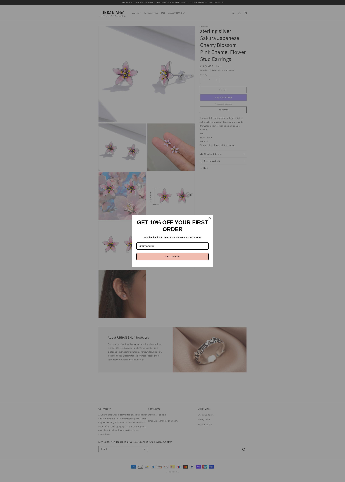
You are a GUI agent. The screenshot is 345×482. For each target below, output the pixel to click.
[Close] (209, 218)
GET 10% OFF (172, 256)
